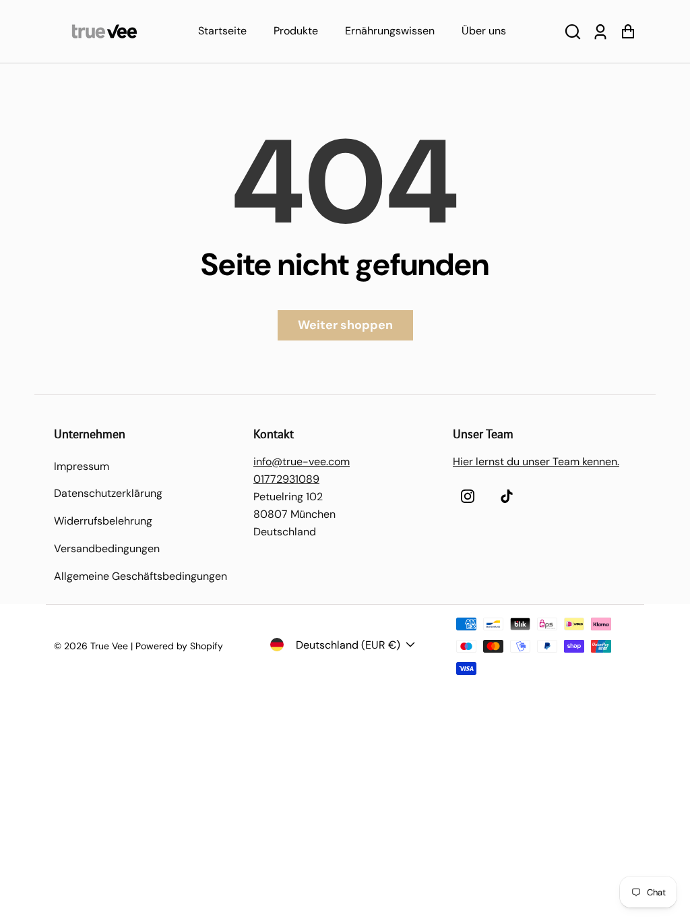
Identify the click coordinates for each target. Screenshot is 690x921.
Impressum (81, 466)
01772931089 (286, 479)
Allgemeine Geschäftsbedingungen (140, 576)
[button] (573, 31)
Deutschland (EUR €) (348, 645)
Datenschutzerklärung (108, 493)
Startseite (222, 31)
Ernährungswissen (390, 31)
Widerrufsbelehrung (103, 521)
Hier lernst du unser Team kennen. (536, 461)
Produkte (296, 31)
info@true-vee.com (301, 461)
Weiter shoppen (345, 325)
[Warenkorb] (627, 31)
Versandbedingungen (107, 548)
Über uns (484, 31)
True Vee (109, 646)
